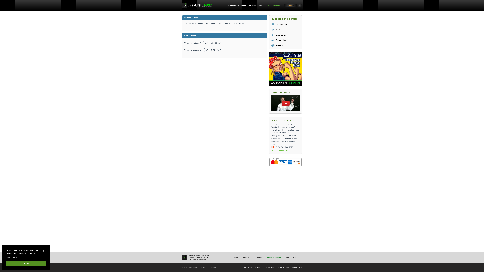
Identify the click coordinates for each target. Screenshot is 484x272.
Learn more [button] (11, 257)
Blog (260, 5)
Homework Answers (272, 5)
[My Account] (300, 5)
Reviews (252, 5)
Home (236, 257)
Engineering (280, 35)
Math (277, 29)
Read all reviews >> (279, 150)
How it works (231, 5)
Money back (297, 267)
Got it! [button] (26, 263)
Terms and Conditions (252, 267)
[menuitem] (231, 5)
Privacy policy (269, 267)
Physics (279, 45)
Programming (281, 24)
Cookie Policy (283, 267)
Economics (280, 40)
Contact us (297, 257)
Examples (242, 5)
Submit (290, 5)
